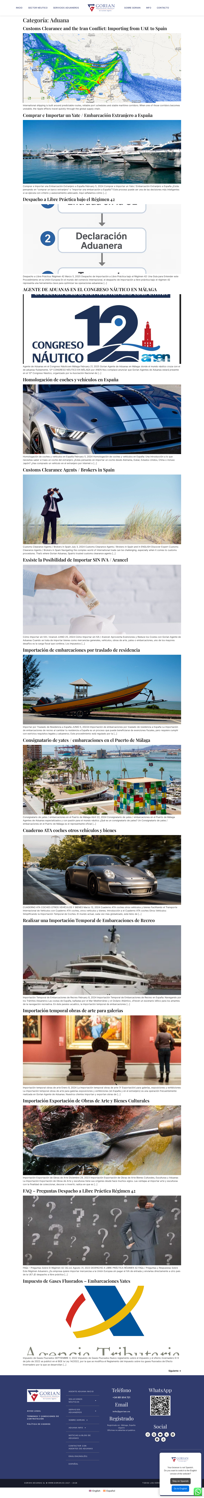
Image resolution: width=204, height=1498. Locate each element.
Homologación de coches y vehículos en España (70, 379)
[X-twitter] (166, 1434)
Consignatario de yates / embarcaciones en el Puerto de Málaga (86, 740)
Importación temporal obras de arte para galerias (73, 1010)
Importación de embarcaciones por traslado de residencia (81, 650)
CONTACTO (163, 7)
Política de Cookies (39, 1424)
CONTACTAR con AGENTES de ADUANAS (81, 1447)
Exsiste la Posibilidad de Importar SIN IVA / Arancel (75, 560)
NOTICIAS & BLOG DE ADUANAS (80, 1436)
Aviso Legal (34, 1411)
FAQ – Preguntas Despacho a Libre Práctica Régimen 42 (79, 1191)
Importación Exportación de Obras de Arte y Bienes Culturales (86, 1100)
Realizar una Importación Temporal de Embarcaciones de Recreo (89, 920)
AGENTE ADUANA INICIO (81, 1392)
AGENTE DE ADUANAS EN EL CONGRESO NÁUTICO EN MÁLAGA (90, 289)
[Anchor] (163, 1439)
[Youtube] (160, 1434)
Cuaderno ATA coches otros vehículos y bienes (69, 830)
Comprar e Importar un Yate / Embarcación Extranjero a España (88, 115)
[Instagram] (147, 1434)
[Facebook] (157, 1439)
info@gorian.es (121, 1411)
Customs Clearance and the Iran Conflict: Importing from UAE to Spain (95, 28)
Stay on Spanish (180, 1481)
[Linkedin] (172, 1434)
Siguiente (174, 1370)
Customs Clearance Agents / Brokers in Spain (68, 470)
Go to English (180, 1488)
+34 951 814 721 (121, 1397)
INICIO (19, 7)
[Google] (154, 1434)
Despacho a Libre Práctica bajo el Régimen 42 (69, 199)
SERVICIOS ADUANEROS (66, 7)
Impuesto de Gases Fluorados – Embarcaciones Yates (76, 1281)
